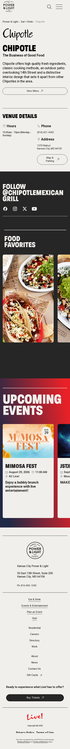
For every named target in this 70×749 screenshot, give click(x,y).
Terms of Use (45, 733)
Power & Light (10, 21)
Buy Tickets (33, 697)
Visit (34, 618)
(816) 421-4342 (45, 132)
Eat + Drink (27, 21)
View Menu (33, 90)
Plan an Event (34, 612)
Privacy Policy (25, 733)
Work (34, 646)
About (34, 656)
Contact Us (34, 668)
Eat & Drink (34, 599)
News (34, 662)
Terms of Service (40, 742)
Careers (34, 634)
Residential (35, 628)
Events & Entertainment (34, 605)
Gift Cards (32, 675)
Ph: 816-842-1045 (27, 585)
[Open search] (51, 6)
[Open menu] (61, 6)
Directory (34, 640)
